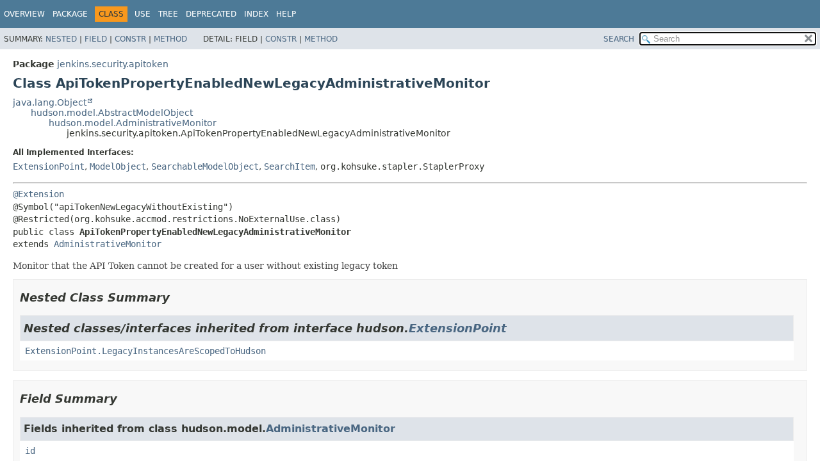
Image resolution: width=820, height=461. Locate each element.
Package (70, 14)
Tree (168, 14)
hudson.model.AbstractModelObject (112, 113)
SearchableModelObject (205, 166)
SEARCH (618, 39)
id (30, 451)
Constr (130, 39)
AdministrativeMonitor (107, 244)
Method (170, 39)
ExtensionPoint (49, 166)
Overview (24, 14)
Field (96, 39)
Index (256, 14)
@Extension (38, 194)
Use (143, 14)
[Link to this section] (179, 297)
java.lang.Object (49, 102)
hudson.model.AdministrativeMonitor (133, 123)
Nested (61, 39)
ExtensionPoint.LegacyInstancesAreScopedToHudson (145, 351)
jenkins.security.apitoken (112, 64)
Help (286, 14)
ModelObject (118, 166)
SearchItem (289, 166)
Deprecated (211, 14)
